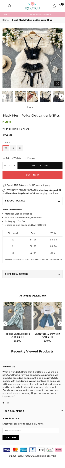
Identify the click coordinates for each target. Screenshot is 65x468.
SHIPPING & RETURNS (16, 274)
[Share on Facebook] (36, 107)
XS (5, 148)
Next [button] (60, 58)
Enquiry (31, 158)
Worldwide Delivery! (32, 14)
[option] (32, 14)
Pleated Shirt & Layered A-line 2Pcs (17, 335)
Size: (6, 142)
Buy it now (32, 175)
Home (5, 20)
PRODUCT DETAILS (15, 200)
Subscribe (11, 437)
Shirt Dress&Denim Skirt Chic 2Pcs (47, 335)
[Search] (10, 5)
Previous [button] (5, 58)
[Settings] (54, 5)
